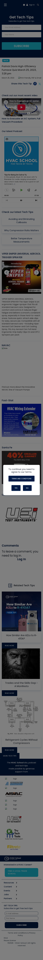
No (27, 488)
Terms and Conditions (21, 478)
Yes (16, 488)
